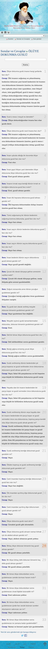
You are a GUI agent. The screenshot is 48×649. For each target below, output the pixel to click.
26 (44, 521)
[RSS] (5, 32)
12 (44, 271)
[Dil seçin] (8, 32)
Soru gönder (37, 39)
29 (44, 560)
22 (44, 465)
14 (44, 306)
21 (44, 450)
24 (44, 493)
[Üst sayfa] (45, 644)
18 (44, 363)
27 (44, 531)
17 (44, 349)
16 (44, 335)
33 (44, 619)
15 (44, 321)
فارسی (17, 644)
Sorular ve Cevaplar (23, 39)
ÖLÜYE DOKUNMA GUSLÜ (20, 52)
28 (44, 546)
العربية (8, 644)
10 (44, 243)
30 (44, 574)
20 (44, 412)
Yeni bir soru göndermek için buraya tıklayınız (18, 632)
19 (44, 387)
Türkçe (22, 647)
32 (44, 602)
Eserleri (10, 39)
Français (31, 647)
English (33, 644)
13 (44, 289)
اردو (25, 644)
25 (44, 507)
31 (44, 588)
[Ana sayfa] (2, 32)
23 (44, 479)
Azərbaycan (12, 647)
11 (44, 257)
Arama (25, 65)
